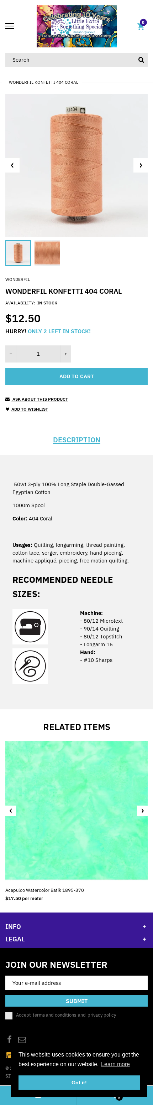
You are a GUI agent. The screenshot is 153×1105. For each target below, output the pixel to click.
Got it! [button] (79, 1082)
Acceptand (66, 1015)
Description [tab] (76, 440)
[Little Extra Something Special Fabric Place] (77, 25)
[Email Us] (22, 1040)
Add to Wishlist (29, 409)
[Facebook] (9, 1040)
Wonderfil (17, 279)
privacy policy (102, 1015)
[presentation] (10, 811)
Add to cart (76, 376)
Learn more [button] (115, 1064)
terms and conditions (54, 1015)
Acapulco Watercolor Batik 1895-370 (44, 890)
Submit (77, 1000)
